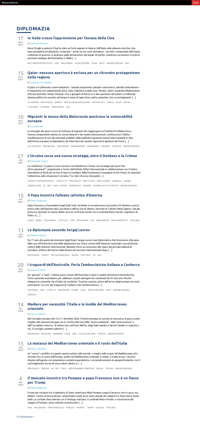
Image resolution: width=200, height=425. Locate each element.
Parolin (70, 407)
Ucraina (87, 185)
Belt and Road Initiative (40, 63)
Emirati (58, 102)
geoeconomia (82, 63)
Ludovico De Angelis (41, 82)
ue (94, 255)
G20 (92, 220)
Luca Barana (36, 126)
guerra (127, 181)
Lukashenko (93, 146)
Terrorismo (57, 107)
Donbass (117, 181)
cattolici (63, 220)
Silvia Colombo (38, 348)
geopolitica (98, 102)
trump (90, 407)
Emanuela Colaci (39, 161)
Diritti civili (89, 181)
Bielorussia (49, 146)
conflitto (61, 181)
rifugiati (106, 146)
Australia (33, 290)
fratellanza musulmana (77, 102)
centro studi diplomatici (41, 181)
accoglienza (34, 146)
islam (119, 102)
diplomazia (67, 63)
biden (39, 220)
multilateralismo (60, 255)
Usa (127, 63)
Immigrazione (78, 146)
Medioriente (102, 220)
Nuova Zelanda (96, 290)
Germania (58, 334)
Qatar (127, 102)
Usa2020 (100, 407)
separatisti (75, 185)
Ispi (57, 368)
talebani (44, 107)
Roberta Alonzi (38, 235)
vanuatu (32, 294)
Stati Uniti (33, 107)
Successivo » (27, 416)
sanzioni (116, 146)
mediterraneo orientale (81, 368)
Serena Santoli (37, 270)
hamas (110, 102)
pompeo (80, 407)
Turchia (101, 334)
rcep (108, 290)
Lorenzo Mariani (38, 43)
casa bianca (50, 220)
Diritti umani (103, 181)
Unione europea (115, 63)
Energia (45, 368)
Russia (63, 185)
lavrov (45, 255)
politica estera (87, 334)
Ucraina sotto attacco (105, 185)
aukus (31, 220)
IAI (44, 185)
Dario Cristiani (37, 314)
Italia (94, 63)
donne (74, 290)
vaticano (135, 220)
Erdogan (46, 334)
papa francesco (119, 220)
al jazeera (33, 102)
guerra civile (34, 185)
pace (56, 185)
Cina (56, 63)
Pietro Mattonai (38, 200)
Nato (102, 63)
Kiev (49, 185)
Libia (74, 334)
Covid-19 (51, 290)
